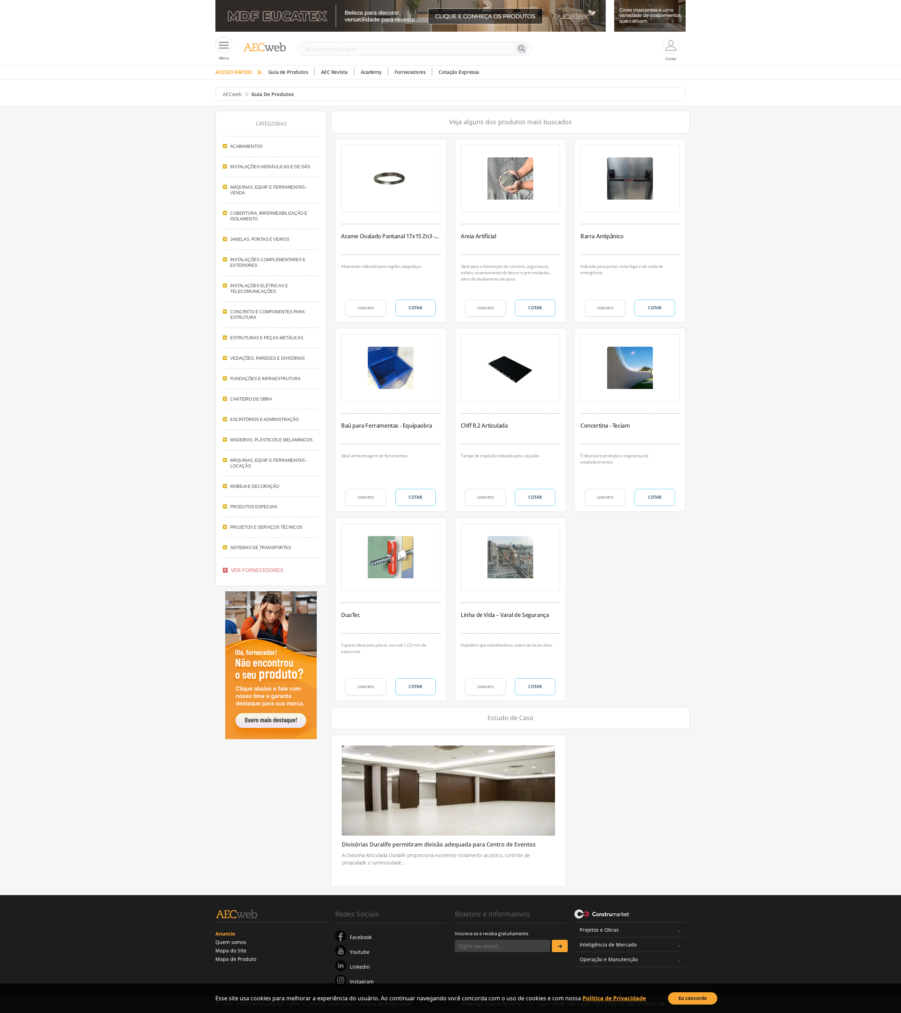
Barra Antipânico (602, 236)
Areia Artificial (478, 236)
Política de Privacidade (614, 998)
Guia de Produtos (288, 72)
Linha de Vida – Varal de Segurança (505, 615)
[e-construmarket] (602, 913)
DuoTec (350, 615)
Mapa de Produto (235, 959)
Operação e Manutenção (609, 959)
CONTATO (366, 308)
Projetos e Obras (599, 929)
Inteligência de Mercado (608, 944)
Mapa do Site (230, 950)
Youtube (360, 952)
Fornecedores (410, 72)
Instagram (362, 981)
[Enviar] (560, 946)
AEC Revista (334, 72)
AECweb (232, 94)
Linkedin (360, 966)
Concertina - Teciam (605, 425)
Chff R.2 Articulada (484, 425)
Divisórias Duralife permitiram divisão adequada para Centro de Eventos (439, 844)
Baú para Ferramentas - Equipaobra (386, 425)
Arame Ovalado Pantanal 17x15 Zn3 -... (390, 236)
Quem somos (230, 942)
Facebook (361, 937)
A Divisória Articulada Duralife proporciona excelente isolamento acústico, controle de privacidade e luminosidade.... (436, 859)
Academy (371, 72)
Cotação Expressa (459, 72)
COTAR (415, 308)
